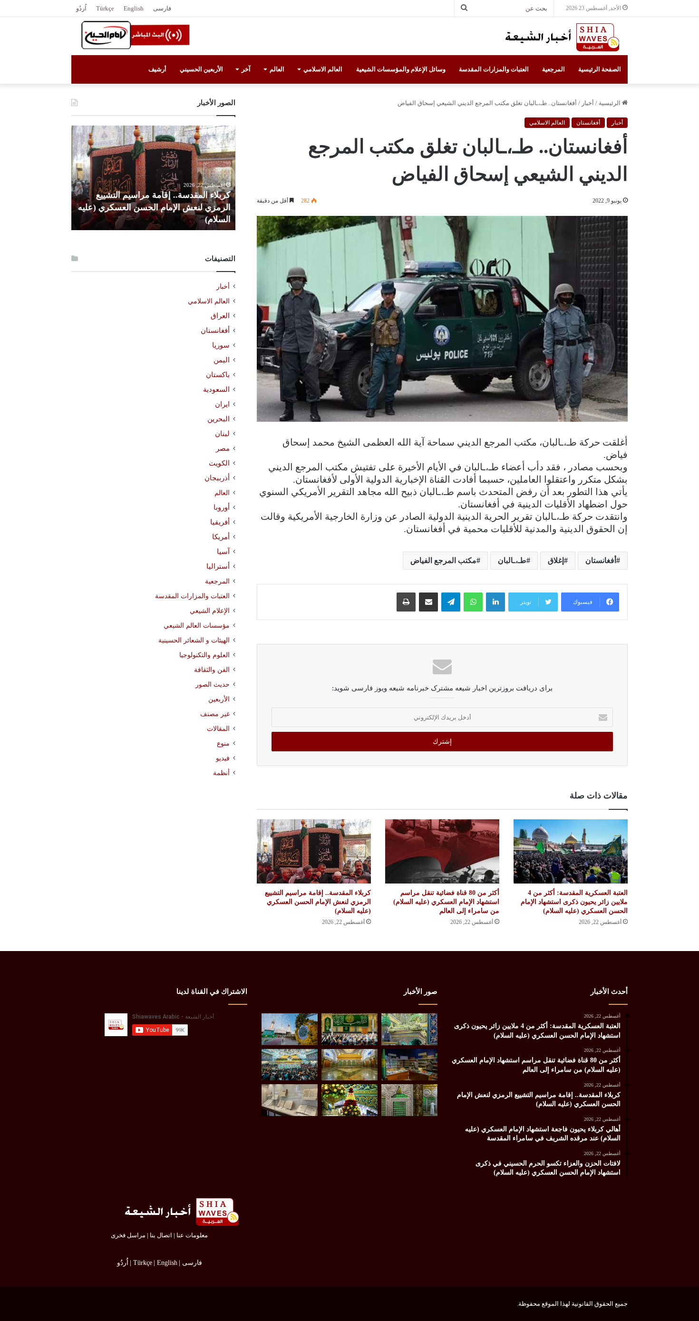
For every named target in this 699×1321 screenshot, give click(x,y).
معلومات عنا (192, 1235)
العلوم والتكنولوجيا (204, 655)
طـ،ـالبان (512, 560)
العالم (277, 69)
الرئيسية (610, 103)
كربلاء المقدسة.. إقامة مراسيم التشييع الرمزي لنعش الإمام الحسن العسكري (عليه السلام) (318, 901)
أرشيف (157, 69)
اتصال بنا (161, 1235)
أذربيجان (217, 478)
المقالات (218, 728)
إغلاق (556, 560)
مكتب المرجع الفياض (443, 560)
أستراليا (218, 566)
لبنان (222, 433)
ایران (222, 404)
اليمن (222, 360)
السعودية (216, 389)
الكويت (219, 463)
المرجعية (553, 69)
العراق (220, 316)
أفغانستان (588, 122)
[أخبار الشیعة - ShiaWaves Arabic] (559, 37)
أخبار (588, 103)
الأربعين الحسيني (201, 69)
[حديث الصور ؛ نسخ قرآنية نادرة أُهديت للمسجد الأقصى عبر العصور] (290, 1100)
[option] (153, 178)
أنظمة (221, 773)
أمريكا (221, 537)
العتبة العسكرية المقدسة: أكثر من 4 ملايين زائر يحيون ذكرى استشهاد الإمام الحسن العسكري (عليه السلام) (574, 901)
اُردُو (81, 8)
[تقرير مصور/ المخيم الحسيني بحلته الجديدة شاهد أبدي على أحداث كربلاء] (409, 1100)
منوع (223, 743)
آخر (246, 69)
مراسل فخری (128, 1235)
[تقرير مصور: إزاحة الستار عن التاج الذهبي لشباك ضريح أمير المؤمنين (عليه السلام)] (349, 1065)
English (134, 8)
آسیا (223, 551)
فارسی (162, 8)
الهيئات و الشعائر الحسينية (194, 640)
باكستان (218, 375)
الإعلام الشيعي (210, 610)
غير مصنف (215, 714)
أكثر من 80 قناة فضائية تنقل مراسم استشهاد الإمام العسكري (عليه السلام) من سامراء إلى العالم (446, 901)
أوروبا (222, 507)
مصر (223, 448)
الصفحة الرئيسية (599, 69)
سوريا (221, 345)
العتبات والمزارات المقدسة (494, 69)
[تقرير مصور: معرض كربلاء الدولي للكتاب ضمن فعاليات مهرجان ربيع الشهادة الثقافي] (409, 1065)
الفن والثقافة (212, 669)
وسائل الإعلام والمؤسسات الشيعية (401, 69)
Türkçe (105, 8)
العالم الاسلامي (322, 69)
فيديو (223, 758)
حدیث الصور (212, 684)
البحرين (218, 419)
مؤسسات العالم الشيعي (197, 625)
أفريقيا (220, 522)
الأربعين (219, 699)
